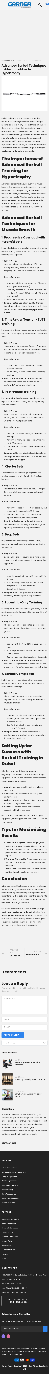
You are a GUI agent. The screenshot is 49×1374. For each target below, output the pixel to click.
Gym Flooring (7, 1189)
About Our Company (10, 1219)
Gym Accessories (9, 1194)
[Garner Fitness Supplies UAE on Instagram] (8, 1336)
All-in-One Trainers (9, 1168)
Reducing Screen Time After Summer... (28, 1063)
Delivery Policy (7, 1245)
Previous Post (17, 953)
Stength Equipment (9, 1176)
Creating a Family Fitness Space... (30, 1079)
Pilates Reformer (8, 1202)
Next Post (36, 953)
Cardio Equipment (9, 1181)
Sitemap (5, 1254)
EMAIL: (4, 1279)
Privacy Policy (7, 1232)
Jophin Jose (9, 60)
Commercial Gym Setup (27, 1348)
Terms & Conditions (10, 1236)
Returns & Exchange (10, 1228)
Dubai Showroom (9, 1223)
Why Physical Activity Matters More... (28, 1095)
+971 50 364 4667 (19, 1302)
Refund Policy (7, 1241)
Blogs (4, 1258)
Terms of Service (8, 1250)
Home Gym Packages (10, 1198)
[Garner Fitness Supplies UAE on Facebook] (3, 1336)
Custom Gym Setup (16, 1354)
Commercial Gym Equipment (14, 1172)
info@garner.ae (13, 1279)
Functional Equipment (11, 1185)
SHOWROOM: (7, 1275)
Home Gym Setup (9, 1348)
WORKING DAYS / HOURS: (12, 1283)
